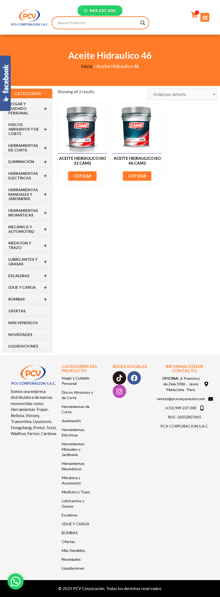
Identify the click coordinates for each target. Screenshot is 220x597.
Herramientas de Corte (23, 147)
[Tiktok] (119, 378)
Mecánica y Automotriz (21, 229)
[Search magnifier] (142, 23)
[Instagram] (119, 391)
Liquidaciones (23, 346)
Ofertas (16, 311)
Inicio (87, 66)
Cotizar (82, 175)
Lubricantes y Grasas (22, 261)
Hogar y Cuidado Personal (18, 108)
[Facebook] (134, 378)
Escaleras (18, 275)
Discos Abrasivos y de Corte (23, 129)
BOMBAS (16, 299)
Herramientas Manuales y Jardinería (23, 194)
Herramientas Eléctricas (23, 175)
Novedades (20, 334)
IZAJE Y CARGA (22, 287)
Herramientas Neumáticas (23, 212)
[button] (204, 17)
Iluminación (21, 161)
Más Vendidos (23, 322)
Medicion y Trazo (19, 245)
